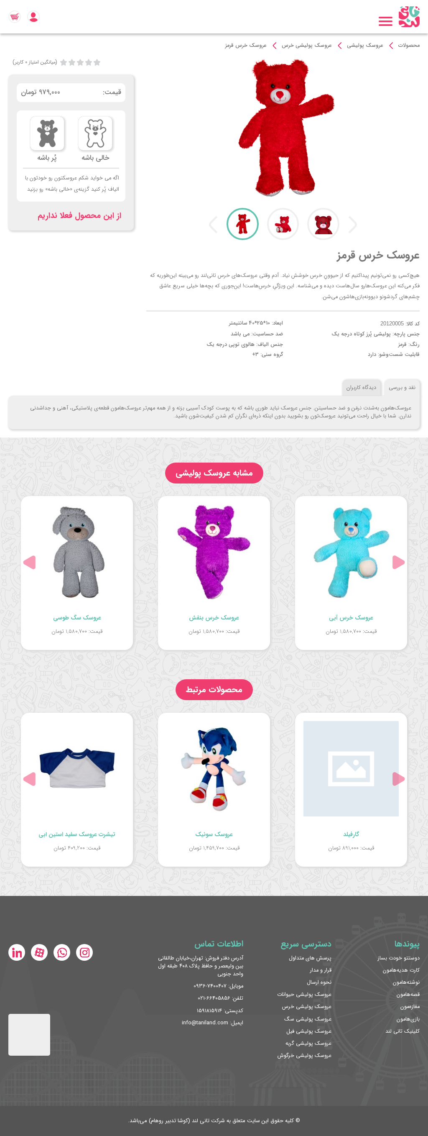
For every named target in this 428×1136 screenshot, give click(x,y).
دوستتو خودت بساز (399, 958)
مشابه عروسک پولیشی (214, 472)
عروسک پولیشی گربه (308, 1043)
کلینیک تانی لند (402, 1031)
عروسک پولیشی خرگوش (304, 1056)
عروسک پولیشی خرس (307, 45)
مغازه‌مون (410, 1007)
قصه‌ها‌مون (408, 994)
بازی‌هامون (408, 1019)
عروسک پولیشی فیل (308, 1031)
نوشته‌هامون (406, 982)
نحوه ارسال (319, 982)
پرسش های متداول (310, 958)
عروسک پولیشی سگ (307, 1019)
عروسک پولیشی (365, 45)
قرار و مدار (320, 970)
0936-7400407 (210, 986)
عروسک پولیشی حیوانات (304, 994)
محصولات (409, 45)
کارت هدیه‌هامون (401, 970)
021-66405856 (214, 998)
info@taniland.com (205, 1023)
